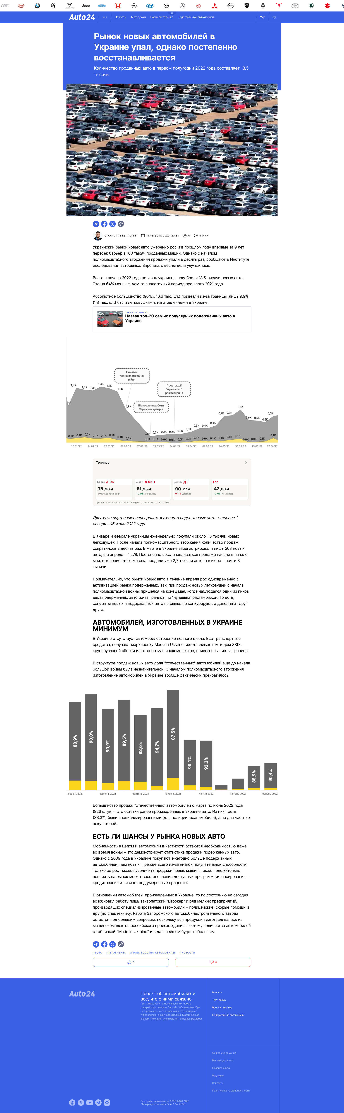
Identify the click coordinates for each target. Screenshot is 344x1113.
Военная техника (161, 17)
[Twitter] (81, 1102)
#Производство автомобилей (153, 952)
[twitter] (112, 224)
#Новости (187, 952)
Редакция (218, 1075)
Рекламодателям (222, 1060)
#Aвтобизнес (116, 952)
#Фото (97, 952)
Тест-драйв (138, 17)
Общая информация (224, 1053)
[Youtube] (89, 1102)
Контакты (217, 1083)
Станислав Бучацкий (120, 235)
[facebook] (104, 224)
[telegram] (96, 224)
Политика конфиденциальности (231, 1090)
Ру (274, 17)
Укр (262, 17)
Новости (120, 17)
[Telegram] (98, 1102)
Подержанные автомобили (196, 17)
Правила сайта (221, 1068)
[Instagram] (107, 1102)
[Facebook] (72, 1102)
